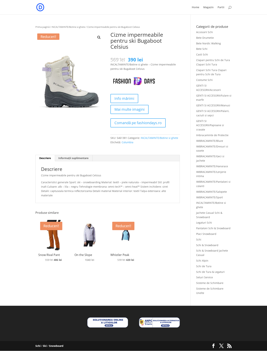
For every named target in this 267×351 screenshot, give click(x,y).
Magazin (208, 7)
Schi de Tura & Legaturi (210, 272)
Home (195, 7)
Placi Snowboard (206, 234)
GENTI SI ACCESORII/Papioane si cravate (210, 125)
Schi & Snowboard (207, 245)
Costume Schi (204, 80)
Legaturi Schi (204, 222)
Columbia (127, 142)
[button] (99, 37)
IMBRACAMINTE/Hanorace (212, 166)
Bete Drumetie (205, 37)
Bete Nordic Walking (208, 43)
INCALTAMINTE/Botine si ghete (68, 27)
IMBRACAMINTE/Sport (209, 197)
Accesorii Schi (204, 32)
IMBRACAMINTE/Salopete (211, 191)
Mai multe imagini (129, 109)
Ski (45, 346)
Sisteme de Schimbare (209, 283)
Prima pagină (42, 27)
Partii (221, 7)
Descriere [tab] (45, 158)
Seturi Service (204, 277)
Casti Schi (202, 54)
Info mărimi (124, 98)
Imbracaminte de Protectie (212, 135)
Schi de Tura (203, 266)
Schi (198, 239)
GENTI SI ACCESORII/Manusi (213, 105)
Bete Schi (201, 49)
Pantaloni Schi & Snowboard (213, 228)
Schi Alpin (202, 260)
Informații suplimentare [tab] (73, 158)
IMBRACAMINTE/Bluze (209, 141)
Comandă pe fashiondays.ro (138, 122)
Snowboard (56, 346)
